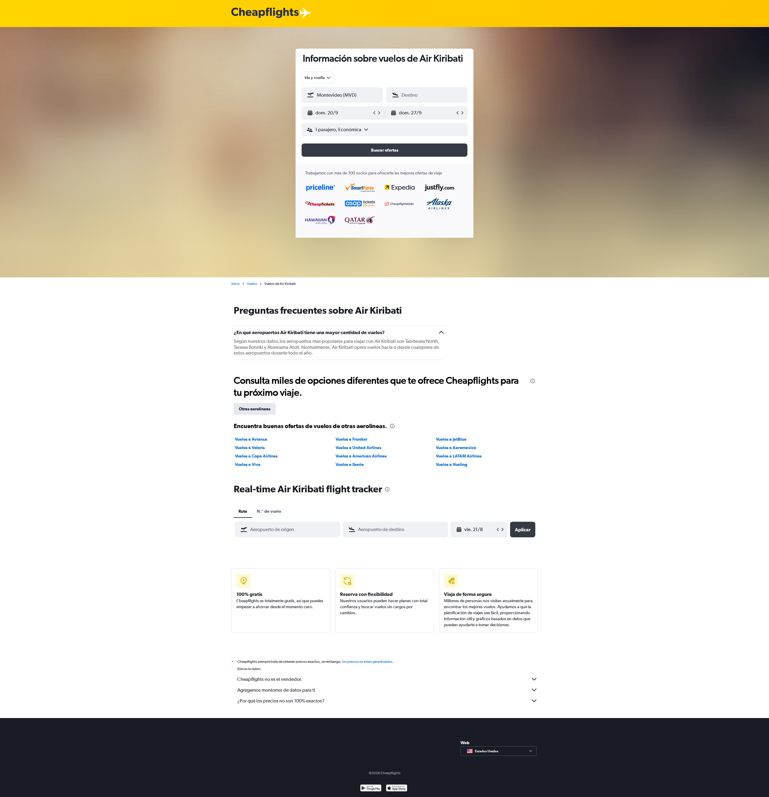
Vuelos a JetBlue (451, 439)
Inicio (235, 284)
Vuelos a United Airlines (358, 447)
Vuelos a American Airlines (361, 456)
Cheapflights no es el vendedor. (269, 679)
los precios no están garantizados (367, 662)
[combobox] (318, 77)
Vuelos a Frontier (351, 439)
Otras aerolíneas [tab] (254, 408)
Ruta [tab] (243, 511)
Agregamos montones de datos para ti (276, 690)
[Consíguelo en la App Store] (396, 789)
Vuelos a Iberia (350, 464)
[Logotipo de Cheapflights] (265, 13)
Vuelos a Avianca (251, 439)
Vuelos (252, 284)
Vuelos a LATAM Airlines (459, 456)
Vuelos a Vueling (451, 464)
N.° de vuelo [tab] (269, 511)
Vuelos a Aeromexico (456, 447)
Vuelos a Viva (247, 464)
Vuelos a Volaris (250, 447)
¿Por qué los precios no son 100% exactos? (280, 701)
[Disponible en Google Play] (371, 789)
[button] (339, 113)
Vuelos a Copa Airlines (256, 456)
